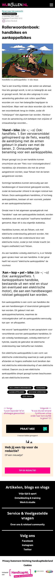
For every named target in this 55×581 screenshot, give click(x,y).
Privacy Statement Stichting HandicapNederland (27, 560)
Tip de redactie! (27, 470)
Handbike (41, 387)
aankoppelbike (16, 392)
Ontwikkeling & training (27, 498)
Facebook (27, 541)
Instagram (27, 545)
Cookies (28, 565)
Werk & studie (27, 502)
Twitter (28, 549)
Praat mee (33, 428)
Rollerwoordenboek (20, 387)
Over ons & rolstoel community (27, 524)
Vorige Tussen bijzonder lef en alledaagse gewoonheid (14, 410)
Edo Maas (27, 396)
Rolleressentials (9, 14)
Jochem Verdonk (37, 392)
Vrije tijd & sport (27, 493)
